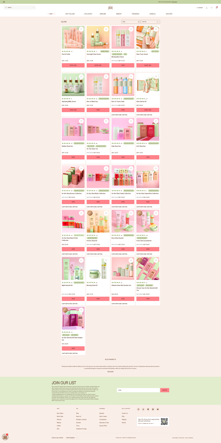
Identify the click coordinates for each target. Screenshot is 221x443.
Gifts (58, 429)
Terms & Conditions (189, 437)
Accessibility (175, 437)
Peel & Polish (66, 54)
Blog (77, 413)
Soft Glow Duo (141, 146)
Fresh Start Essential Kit (143, 241)
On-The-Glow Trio (92, 149)
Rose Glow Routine (118, 238)
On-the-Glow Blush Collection (96, 193)
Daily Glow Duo (116, 146)
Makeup (119, 14)
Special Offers (103, 426)
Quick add (73, 65)
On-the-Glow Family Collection (121, 193)
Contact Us (125, 413)
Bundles (153, 14)
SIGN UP (164, 390)
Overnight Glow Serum (94, 54)
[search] (6, 7)
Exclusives (88, 14)
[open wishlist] (211, 8)
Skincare (103, 14)
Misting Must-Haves (118, 57)
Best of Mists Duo (92, 101)
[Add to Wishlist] (81, 29)
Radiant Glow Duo (67, 146)
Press (77, 426)
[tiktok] (143, 409)
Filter (124, 22)
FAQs (123, 416)
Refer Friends (103, 416)
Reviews (78, 422)
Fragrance (135, 14)
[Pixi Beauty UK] (110, 8)
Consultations (103, 419)
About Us (78, 416)
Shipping (124, 419)
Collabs (59, 426)
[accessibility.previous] (2, 2)
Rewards (200, 7)
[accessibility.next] (219, 2)
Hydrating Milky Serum (69, 101)
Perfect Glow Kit (92, 241)
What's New (60, 416)
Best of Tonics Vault (118, 101)
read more (110, 371)
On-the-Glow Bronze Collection (72, 193)
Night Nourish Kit (67, 285)
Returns (124, 422)
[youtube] (157, 409)
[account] (207, 8)
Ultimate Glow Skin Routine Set (121, 285)
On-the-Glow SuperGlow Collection (147, 193)
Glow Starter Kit (141, 101)
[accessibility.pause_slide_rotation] (4, 2)
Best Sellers (70, 14)
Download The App (81, 429)
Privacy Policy (181, 437)
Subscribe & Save (104, 422)
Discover (169, 14)
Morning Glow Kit (92, 285)
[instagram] (138, 409)
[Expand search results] (33, 7)
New (51, 14)
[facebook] (148, 409)
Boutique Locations (81, 419)
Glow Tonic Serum (142, 54)
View (122, 65)
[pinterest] (153, 409)
